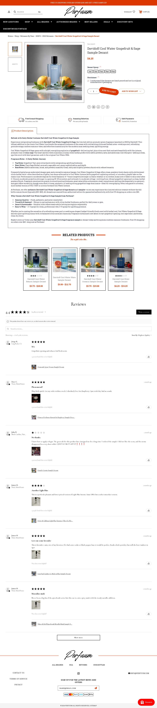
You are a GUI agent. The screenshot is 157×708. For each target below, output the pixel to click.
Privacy (18, 685)
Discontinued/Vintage (15, 29)
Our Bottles (99, 665)
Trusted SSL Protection (129, 121)
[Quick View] (44, 252)
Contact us (18, 673)
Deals (107, 22)
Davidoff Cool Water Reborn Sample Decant (36, 280)
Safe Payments (128, 119)
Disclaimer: (93, 77)
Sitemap (93, 706)
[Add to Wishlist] (44, 258)
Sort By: (135, 335)
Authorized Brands (66, 22)
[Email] (93, 107)
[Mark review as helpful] (148, 357)
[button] (45, 312)
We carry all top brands (80, 121)
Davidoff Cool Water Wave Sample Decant (64, 278)
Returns (83, 665)
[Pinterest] (107, 107)
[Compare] (44, 264)
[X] (103, 107)
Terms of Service (18, 679)
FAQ (71, 665)
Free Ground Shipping (34, 119)
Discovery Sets (125, 22)
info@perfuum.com (139, 673)
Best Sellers (90, 22)
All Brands (43, 22)
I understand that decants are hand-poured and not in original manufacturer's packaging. (115, 81)
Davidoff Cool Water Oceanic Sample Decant (92, 280)
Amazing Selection (81, 119)
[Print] (98, 107)
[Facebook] (89, 107)
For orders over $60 (31, 121)
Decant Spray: (94, 67)
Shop (27, 22)
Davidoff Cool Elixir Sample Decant (121, 280)
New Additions (11, 22)
